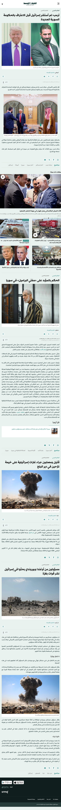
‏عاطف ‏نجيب (20, 412)
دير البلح (31, 532)
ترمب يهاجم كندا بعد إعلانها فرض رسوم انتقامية (15, 267)
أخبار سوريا (30, 165)
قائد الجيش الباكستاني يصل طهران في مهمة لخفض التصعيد (40, 211)
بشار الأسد (43, 349)
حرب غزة (49, 773)
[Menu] (58, 4)
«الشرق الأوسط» (50, 72)
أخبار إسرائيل (39, 165)
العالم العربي (55, 10)
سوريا (22, 165)
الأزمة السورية (31, 450)
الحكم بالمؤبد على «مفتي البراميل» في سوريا (32, 280)
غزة (44, 773)
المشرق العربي (44, 10)
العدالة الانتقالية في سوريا (18, 450)
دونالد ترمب (49, 165)
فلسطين (37, 773)
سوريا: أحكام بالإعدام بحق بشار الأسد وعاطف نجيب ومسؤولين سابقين (31, 429)
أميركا (17, 165)
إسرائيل (10, 165)
